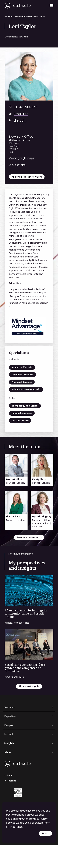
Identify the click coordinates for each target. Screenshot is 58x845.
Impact (8, 734)
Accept (45, 833)
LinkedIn (20, 120)
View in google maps (21, 158)
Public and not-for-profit (26, 389)
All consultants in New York (27, 176)
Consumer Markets (22, 374)
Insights (9, 743)
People (9, 16)
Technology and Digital (25, 405)
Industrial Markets (22, 367)
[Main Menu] (51, 5)
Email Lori (21, 114)
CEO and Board (20, 420)
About (8, 752)
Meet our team (23, 16)
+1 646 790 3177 (25, 107)
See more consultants (29, 537)
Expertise (10, 716)
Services (9, 707)
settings (17, 827)
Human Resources (22, 413)
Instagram (10, 780)
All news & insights (29, 686)
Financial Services (22, 382)
